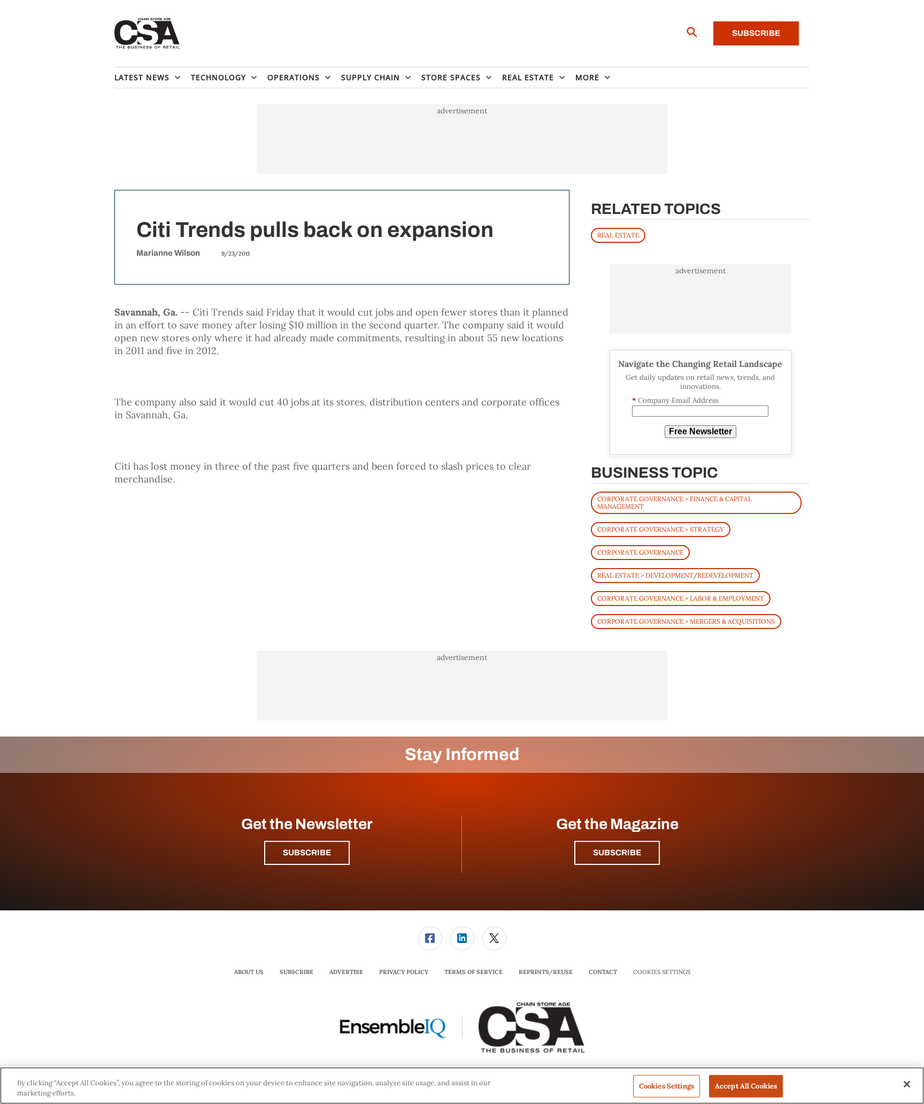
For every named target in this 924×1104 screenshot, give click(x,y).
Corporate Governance (640, 552)
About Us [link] (249, 972)
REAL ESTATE (618, 235)
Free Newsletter (700, 431)
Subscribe (756, 33)
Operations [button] (293, 77)
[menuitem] (152, 77)
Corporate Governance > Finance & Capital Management (674, 502)
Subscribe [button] (307, 852)
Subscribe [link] (296, 972)
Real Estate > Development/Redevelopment (675, 575)
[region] (462, 1085)
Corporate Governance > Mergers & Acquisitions (686, 621)
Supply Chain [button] (370, 77)
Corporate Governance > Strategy (660, 529)
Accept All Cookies (746, 1086)
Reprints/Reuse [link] (546, 972)
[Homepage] (147, 34)
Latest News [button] (142, 77)
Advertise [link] (346, 972)
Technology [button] (218, 77)
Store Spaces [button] (451, 77)
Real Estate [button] (528, 77)
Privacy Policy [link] (403, 972)
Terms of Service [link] (473, 972)
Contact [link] (603, 972)
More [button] (587, 77)
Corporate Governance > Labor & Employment (680, 598)
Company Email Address (675, 400)
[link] (430, 938)
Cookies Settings (661, 972)
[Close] (907, 1084)
